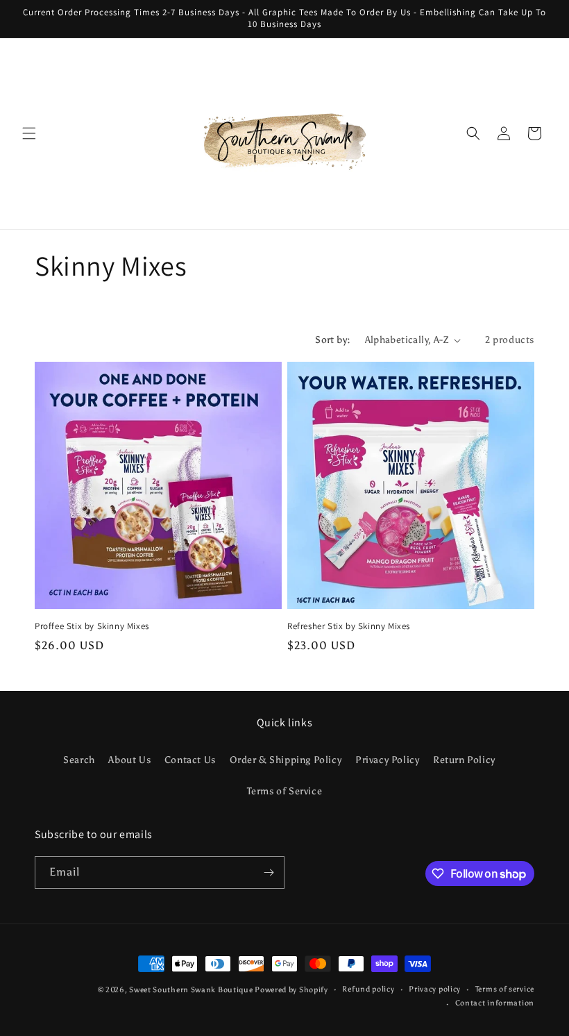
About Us (129, 760)
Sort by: (332, 340)
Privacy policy (435, 989)
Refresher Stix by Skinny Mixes (348, 626)
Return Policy (464, 760)
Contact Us (190, 760)
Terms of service (504, 989)
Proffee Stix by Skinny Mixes (92, 626)
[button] (29, 133)
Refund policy (368, 989)
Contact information (494, 1003)
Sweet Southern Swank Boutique (192, 989)
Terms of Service (285, 791)
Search (79, 760)
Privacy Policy (387, 760)
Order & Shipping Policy (286, 760)
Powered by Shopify (291, 989)
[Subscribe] (268, 872)
